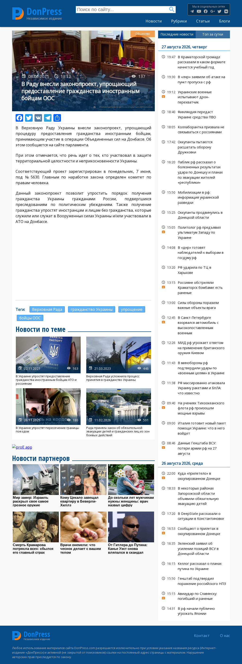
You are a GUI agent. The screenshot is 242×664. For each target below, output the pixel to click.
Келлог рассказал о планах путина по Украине (194, 565)
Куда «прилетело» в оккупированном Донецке (194, 475)
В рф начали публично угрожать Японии (194, 610)
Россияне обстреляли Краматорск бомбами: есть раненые (194, 287)
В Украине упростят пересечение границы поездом (48, 412)
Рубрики (179, 21)
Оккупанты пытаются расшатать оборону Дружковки (194, 146)
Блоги (224, 21)
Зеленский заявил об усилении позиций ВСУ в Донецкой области (194, 548)
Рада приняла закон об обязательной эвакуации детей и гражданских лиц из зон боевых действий (118, 412)
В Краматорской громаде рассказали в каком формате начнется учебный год (194, 61)
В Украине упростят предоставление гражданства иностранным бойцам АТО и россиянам (48, 361)
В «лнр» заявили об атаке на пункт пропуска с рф (194, 79)
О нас (225, 635)
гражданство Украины (91, 309)
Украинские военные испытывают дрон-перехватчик (194, 96)
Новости (154, 21)
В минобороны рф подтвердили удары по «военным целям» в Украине (194, 367)
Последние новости (176, 34)
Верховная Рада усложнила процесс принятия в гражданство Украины (118, 361)
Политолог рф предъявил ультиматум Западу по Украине (194, 232)
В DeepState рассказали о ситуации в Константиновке (194, 515)
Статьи (203, 21)
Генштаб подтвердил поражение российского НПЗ (194, 580)
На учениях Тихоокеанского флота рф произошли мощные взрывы (194, 407)
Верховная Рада (47, 309)
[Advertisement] (83, 262)
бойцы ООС (30, 318)
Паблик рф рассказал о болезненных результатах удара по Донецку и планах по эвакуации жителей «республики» (194, 171)
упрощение (132, 309)
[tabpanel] (194, 329)
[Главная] (18, 13)
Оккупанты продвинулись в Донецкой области (194, 214)
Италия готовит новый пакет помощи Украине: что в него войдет (194, 427)
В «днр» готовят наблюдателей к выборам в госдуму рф (194, 252)
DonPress (44, 11)
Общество (142, 34)
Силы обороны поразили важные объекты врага (194, 305)
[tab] (177, 34)
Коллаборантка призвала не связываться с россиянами (194, 129)
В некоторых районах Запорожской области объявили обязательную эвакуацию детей (194, 495)
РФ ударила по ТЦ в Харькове (194, 269)
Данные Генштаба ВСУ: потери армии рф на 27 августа (194, 447)
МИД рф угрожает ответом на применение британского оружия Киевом (194, 347)
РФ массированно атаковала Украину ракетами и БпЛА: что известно (194, 387)
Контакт (202, 635)
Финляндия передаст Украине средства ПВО (194, 114)
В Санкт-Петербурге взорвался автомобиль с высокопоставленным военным (194, 325)
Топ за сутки (212, 34)
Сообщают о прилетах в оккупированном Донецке (194, 530)
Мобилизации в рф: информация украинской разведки (194, 196)
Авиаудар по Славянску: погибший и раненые (194, 595)
